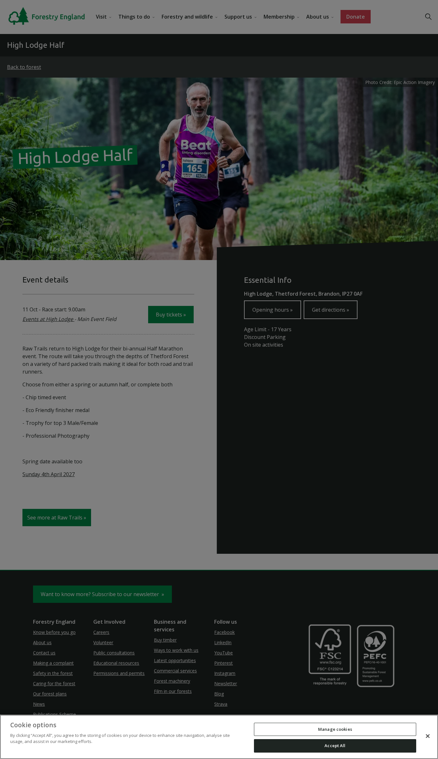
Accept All (334, 745)
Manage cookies (335, 729)
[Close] (428, 736)
